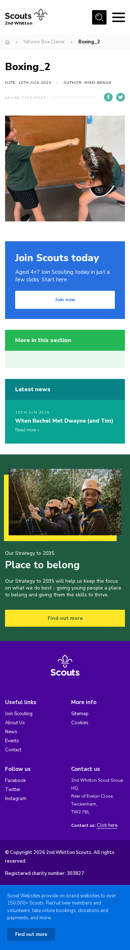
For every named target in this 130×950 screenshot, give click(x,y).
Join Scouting (18, 714)
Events (12, 741)
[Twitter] (120, 97)
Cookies (79, 723)
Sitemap (79, 714)
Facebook (15, 780)
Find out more (65, 618)
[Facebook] (108, 97)
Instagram (15, 798)
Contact (13, 750)
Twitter (13, 789)
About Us (15, 723)
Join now (65, 300)
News (11, 732)
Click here (107, 825)
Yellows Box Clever (44, 42)
